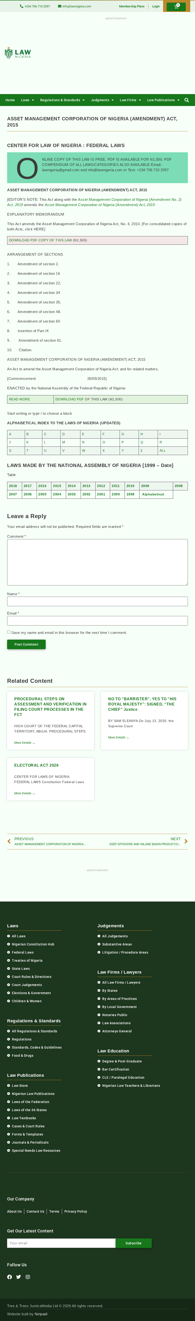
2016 (42, 486)
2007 (13, 494)
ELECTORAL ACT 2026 (36, 765)
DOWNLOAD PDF (69, 399)
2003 (72, 494)
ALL (163, 450)
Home (10, 100)
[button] (187, 100)
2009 (145, 486)
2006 (28, 494)
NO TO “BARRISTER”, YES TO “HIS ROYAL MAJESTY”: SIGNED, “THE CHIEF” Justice (142, 704)
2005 (42, 494)
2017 (28, 486)
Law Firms (128, 100)
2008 (179, 486)
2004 (57, 494)
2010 (131, 486)
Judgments (100, 100)
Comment (16, 536)
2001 (101, 494)
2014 (72, 486)
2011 (116, 486)
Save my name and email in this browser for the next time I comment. (69, 633)
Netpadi (41, 1314)
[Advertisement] (128, 54)
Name (13, 594)
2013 (87, 486)
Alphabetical (153, 494)
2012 (101, 486)
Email (13, 613)
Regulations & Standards (60, 100)
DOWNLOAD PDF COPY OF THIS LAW (40, 240)
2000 (116, 494)
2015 (57, 486)
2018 (13, 486)
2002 (87, 494)
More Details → (24, 742)
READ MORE (19, 399)
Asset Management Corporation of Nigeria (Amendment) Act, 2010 (100, 205)
